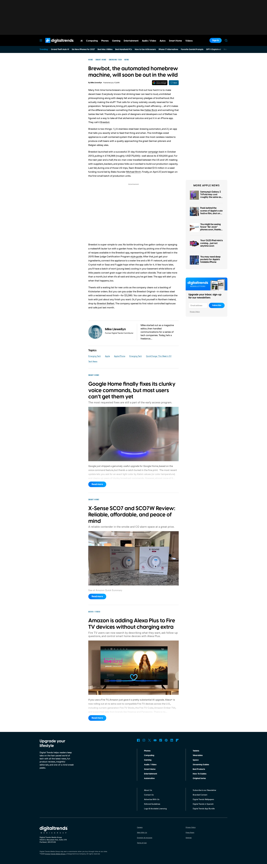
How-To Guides (199, 773)
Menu (41, 40)
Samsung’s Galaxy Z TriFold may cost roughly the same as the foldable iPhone (210, 195)
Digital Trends (54, 44)
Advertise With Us (151, 799)
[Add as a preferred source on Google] (159, 82)
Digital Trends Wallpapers (203, 799)
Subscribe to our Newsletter (204, 790)
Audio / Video (150, 764)
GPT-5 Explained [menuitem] (213, 49)
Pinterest (166, 740)
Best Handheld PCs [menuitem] (123, 49)
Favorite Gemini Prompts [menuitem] (192, 49)
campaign (153, 151)
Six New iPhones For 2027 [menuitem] (83, 49)
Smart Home (149, 769)
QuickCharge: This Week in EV (158, 356)
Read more (97, 484)
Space (196, 760)
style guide (136, 256)
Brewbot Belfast (105, 303)
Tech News (92, 361)
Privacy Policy (195, 312)
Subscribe (216, 305)
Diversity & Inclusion (144, 838)
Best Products (199, 769)
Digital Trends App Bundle (204, 808)
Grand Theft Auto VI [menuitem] (60, 49)
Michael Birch (133, 171)
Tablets (196, 750)
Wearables (198, 755)
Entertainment (150, 773)
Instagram (144, 740)
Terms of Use (142, 843)
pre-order (127, 291)
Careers (140, 827)
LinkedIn (171, 740)
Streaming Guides (201, 764)
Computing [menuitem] (92, 40)
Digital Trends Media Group (55, 854)
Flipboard (177, 740)
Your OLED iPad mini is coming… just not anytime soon (211, 243)
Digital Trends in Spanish (203, 804)
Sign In (215, 40)
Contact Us (149, 794)
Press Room (190, 832)
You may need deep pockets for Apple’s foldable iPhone (210, 259)
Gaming (147, 760)
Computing (149, 755)
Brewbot (104, 122)
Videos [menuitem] (189, 40)
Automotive (149, 778)
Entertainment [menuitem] (131, 40)
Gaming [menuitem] (116, 40)
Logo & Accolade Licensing (155, 808)
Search (226, 40)
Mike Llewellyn (96, 83)
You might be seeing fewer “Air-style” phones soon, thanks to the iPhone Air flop (211, 228)
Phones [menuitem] (105, 40)
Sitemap (189, 838)
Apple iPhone (119, 356)
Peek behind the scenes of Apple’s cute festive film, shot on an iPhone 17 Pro (211, 212)
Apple (107, 356)
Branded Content (200, 794)
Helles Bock (150, 109)
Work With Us (142, 832)
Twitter (149, 740)
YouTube (155, 740)
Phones (147, 750)
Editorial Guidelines (152, 804)
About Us (148, 790)
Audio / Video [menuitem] (149, 40)
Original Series (199, 778)
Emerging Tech (94, 356)
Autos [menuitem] (162, 40)
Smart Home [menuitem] (175, 40)
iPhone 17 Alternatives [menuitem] (168, 49)
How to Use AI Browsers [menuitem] (145, 49)
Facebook (138, 740)
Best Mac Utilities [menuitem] (105, 49)
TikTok (160, 740)
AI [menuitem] (82, 40)
